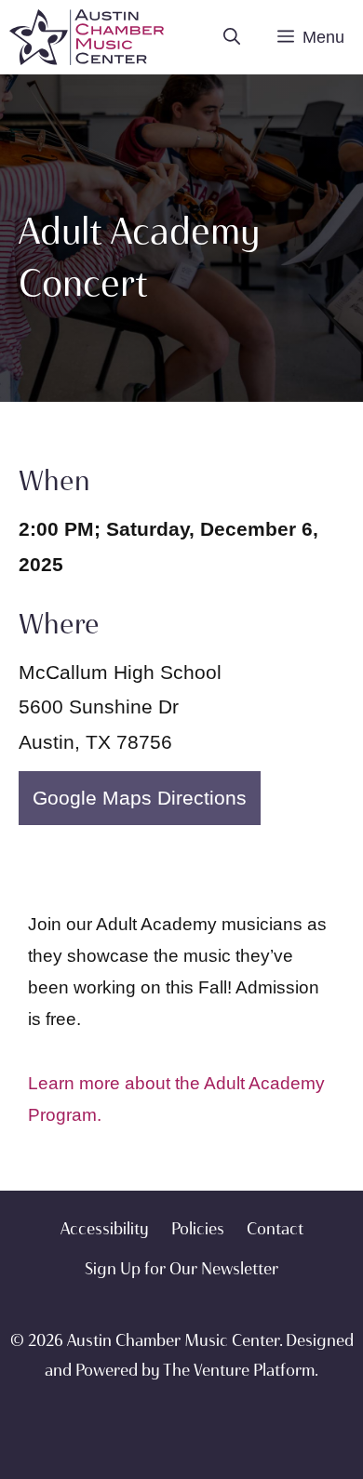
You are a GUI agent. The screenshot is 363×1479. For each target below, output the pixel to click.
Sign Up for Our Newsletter (181, 1269)
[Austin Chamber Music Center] (86, 37)
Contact (275, 1229)
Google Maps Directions (140, 797)
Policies (197, 1229)
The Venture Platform (239, 1370)
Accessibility (104, 1229)
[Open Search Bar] (232, 37)
